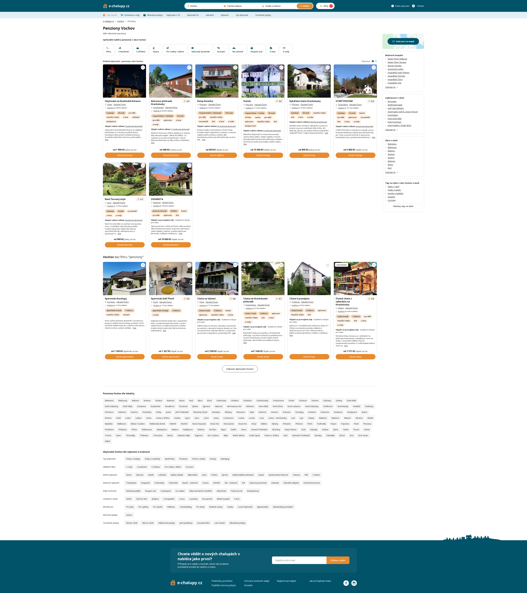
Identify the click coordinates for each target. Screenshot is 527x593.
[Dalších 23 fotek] (170, 179)
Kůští (118, 418)
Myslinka (109, 423)
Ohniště (216, 482)
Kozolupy (111, 302)
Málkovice (121, 423)
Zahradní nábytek (291, 482)
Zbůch (342, 435)
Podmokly (321, 423)
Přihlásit (420, 6)
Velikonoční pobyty (166, 523)
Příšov (134, 429)
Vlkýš (226, 435)
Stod (303, 429)
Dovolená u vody (132, 15)
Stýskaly (313, 429)
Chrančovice (278, 400)
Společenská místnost (278, 475)
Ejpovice (206, 406)
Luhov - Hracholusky (277, 418)
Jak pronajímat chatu (320, 580)
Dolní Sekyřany (111, 406)
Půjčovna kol (236, 491)
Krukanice (338, 412)
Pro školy (200, 507)
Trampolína (131, 482)
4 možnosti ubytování (364, 126)
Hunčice (134, 412)
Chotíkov (235, 400)
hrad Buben (393, 115)
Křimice (108, 418)
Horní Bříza (278, 406)
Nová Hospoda (199, 423)
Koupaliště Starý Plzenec (399, 72)
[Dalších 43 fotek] (216, 81)
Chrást (291, 400)
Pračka (214, 475)
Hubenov (122, 412)
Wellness (171, 507)
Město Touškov (138, 423)
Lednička (162, 475)
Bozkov (158, 400)
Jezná (168, 412)
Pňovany (203, 104)
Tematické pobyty (263, 15)
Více (106, 139)
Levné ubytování (245, 507)
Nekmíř (173, 423)
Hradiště (356, 406)
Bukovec (171, 400)
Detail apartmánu (125, 356)
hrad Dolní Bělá (394, 118)
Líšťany (341, 308)
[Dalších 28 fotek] (170, 81)
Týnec (118, 435)
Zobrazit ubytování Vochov (239, 369)
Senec (243, 429)
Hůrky (158, 412)
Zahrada (275, 482)
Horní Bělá (263, 406)
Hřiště (128, 499)
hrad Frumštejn (394, 122)
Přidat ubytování (402, 6)
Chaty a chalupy (133, 458)
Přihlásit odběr (338, 560)
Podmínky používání (222, 580)
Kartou (129, 515)
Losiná (241, 418)
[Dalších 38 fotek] (262, 81)
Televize (296, 475)
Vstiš (285, 435)
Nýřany (275, 423)
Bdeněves (109, 400)
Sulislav (325, 429)
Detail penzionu (124, 155)
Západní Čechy (119, 104)
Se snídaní (180, 491)
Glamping (225, 458)
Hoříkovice (328, 406)
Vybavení (225, 15)
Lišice (206, 418)
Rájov (223, 429)
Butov (182, 400)
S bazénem (142, 467)
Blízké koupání (223, 499)
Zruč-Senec (363, 435)
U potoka (193, 499)
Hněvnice (250, 406)
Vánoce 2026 (148, 523)
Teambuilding (186, 507)
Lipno (187, 418)
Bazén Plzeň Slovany (397, 62)
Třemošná (157, 435)
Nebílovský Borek (157, 423)
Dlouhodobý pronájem (283, 507)
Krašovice (325, 412)
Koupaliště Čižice (395, 79)
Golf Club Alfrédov (396, 108)
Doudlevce (169, 406)
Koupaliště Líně (394, 83)
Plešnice (299, 423)
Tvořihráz (296, 302)
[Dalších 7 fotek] (262, 278)
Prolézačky (159, 482)
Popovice (345, 423)
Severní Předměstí (259, 429)
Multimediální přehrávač (243, 475)
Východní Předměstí (301, 435)
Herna (128, 475)
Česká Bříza (343, 104)
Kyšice (364, 412)
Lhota (148, 418)
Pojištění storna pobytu (224, 585)
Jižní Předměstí (182, 412)
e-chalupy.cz (108, 21)
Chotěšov (247, 400)
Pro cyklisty (143, 507)
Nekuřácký (221, 491)
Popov (333, 423)
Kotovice (287, 412)
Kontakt (248, 585)
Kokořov (262, 412)
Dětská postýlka (133, 491)
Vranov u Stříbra (271, 435)
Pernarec (287, 423)
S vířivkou (156, 467)
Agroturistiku (262, 507)
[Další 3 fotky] (309, 81)
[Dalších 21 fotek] (124, 179)
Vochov (120, 21)
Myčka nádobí (177, 475)
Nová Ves (242, 423)
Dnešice (315, 400)
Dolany (339, 400)
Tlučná (367, 429)
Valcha (170, 435)
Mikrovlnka (192, 475)
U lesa (182, 499)
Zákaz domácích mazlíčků (200, 491)
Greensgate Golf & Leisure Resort (403, 111)
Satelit (151, 475)
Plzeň (155, 302)
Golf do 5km (141, 499)
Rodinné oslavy (216, 507)
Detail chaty (309, 155)
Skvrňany (276, 429)
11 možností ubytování (180, 129)
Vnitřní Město (239, 435)
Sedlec (233, 429)
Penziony (183, 458)
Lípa (301, 418)
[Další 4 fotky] (124, 278)
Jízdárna (155, 499)
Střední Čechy (168, 202)
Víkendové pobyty (155, 15)
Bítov (200, 400)
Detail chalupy (263, 155)
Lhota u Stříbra (162, 418)
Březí (209, 400)
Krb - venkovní (231, 482)
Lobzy (216, 418)
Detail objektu (217, 155)
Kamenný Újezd (200, 412)
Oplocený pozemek (258, 482)
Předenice (109, 429)
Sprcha (225, 475)
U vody (129, 467)
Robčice (200, 429)
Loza (261, 418)
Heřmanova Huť (234, 406)
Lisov (109, 202)
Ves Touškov (213, 435)
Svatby (230, 507)
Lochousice (228, 418)
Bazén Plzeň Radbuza (397, 59)
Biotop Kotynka (395, 65)
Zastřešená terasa (311, 482)
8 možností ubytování (318, 122)
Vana (204, 475)
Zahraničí (210, 15)
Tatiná (345, 429)
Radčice (175, 429)
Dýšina (195, 406)
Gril (243, 482)
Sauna (261, 475)
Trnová (108, 435)
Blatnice (135, 400)
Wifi (306, 475)
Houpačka (145, 482)
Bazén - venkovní (190, 482)
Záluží (107, 441)
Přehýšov (122, 429)
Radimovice (147, 429)
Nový (254, 423)
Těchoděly (130, 435)
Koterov (274, 412)
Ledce (109, 104)
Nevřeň (184, 423)
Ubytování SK (193, 15)
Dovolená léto (203, 523)
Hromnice (109, 412)
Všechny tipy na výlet (403, 206)
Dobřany (327, 400)
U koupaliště (168, 499)
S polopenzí (166, 491)
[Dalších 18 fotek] (124, 81)
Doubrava (141, 406)
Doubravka (155, 406)
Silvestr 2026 (131, 523)
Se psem (189, 467)
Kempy (213, 458)
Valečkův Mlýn (183, 435)
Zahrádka (330, 435)
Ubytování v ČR (173, 15)
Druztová (183, 406)
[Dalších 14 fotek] (355, 81)
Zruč (352, 435)
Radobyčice (162, 429)
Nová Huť (214, 423)
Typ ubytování (242, 15)
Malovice (335, 418)
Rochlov (212, 429)
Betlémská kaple (395, 105)
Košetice (312, 412)
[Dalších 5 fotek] (170, 278)
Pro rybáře (157, 507)
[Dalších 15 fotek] (355, 278)
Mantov (347, 418)
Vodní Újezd (254, 435)
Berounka (392, 101)
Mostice (359, 418)
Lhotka (177, 418)
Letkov (138, 418)
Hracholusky (158, 107)
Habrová (218, 406)
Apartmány (170, 458)
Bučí (191, 400)
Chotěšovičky (262, 400)
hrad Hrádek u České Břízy (399, 125)
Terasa (205, 482)
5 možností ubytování (133, 126)
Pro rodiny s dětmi (173, 467)
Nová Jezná (229, 423)
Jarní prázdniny (186, 523)
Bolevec (147, 400)
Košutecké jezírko (395, 69)
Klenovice (240, 412)
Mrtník (370, 418)
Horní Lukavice (293, 406)
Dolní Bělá (351, 400)
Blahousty (122, 400)
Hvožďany (146, 412)
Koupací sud (150, 491)
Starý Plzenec (291, 429)
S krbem (316, 475)
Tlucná (356, 429)
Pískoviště (173, 482)
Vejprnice (199, 435)
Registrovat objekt (286, 580)
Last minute (111, 15)
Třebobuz (144, 435)
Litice (196, 418)
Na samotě (207, 499)
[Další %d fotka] (309, 278)
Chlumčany (221, 400)
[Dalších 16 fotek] (216, 278)
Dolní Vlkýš (127, 406)
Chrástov (303, 400)
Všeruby (318, 435)
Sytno (335, 429)
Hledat (306, 6)
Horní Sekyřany (312, 406)
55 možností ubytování (226, 126)
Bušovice (157, 202)
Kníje (252, 412)
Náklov (264, 423)
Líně (293, 418)
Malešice (323, 418)
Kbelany (228, 412)
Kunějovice (352, 412)
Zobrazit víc (390, 87)
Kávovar (139, 475)
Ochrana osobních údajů (256, 580)
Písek (356, 423)
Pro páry (130, 507)
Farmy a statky (198, 458)
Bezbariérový (253, 491)
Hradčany (369, 406)
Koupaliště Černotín (396, 76)
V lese (236, 499)
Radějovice (188, 429)
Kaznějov (216, 412)
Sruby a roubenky (152, 458)
